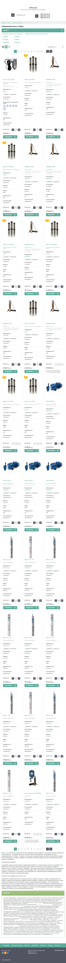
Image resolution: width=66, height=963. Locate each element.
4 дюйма (5, 36)
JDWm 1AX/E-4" (29, 480)
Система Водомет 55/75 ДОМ (33, 793)
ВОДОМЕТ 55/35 (50, 79)
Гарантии (43, 945)
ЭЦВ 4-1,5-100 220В (8, 244)
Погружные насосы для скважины (12, 33)
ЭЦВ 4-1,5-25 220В (30, 323)
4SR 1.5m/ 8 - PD (29, 559)
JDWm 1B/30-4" (50, 480)
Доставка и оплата (17, 945)
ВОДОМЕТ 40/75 (29, 244)
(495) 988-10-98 (45, 16)
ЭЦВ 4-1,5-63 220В (8, 166)
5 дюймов (17, 36)
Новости (26, 945)
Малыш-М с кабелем (9, 79)
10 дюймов (6, 42)
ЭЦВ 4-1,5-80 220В (30, 401)
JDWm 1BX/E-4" (50, 401)
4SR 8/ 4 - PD (49, 715)
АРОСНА (33, 8)
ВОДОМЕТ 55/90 (50, 323)
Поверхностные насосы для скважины (36, 33)
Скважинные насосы (17, 22)
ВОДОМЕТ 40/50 (29, 166)
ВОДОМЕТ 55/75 (7, 323)
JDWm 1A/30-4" (7, 480)
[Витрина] (6, 46)
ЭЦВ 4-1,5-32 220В (8, 401)
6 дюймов (5, 39)
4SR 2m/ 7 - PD (7, 637)
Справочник (35, 945)
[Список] (3, 46)
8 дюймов (17, 39)
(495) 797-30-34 (45, 14)
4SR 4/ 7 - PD (6, 715)
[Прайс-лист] (9, 46)
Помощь (50, 945)
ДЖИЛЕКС (49, 91)
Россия (5, 91)
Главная (4, 22)
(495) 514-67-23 (45, 17)
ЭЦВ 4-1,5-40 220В (30, 79)
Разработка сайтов (59, 950)
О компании (6, 945)
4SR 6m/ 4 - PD (50, 637)
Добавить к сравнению (10, 94)
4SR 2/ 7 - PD (49, 559)
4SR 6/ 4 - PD (28, 637)
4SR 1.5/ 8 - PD (7, 559)
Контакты (57, 945)
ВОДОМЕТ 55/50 (50, 166)
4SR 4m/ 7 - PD (29, 715)
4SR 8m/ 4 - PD (7, 793)
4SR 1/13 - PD (49, 793)
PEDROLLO (49, 410)
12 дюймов (17, 42)
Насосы (9, 22)
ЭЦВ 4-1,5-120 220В (51, 244)
